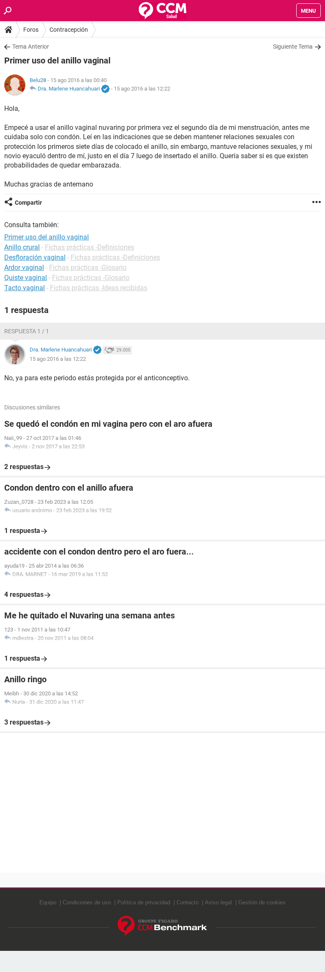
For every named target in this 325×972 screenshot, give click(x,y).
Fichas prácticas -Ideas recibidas (98, 288)
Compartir (28, 202)
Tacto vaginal (24, 288)
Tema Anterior (30, 46)
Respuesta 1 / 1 (26, 331)
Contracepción (69, 29)
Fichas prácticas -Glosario (88, 268)
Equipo (47, 902)
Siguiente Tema (293, 46)
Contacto (187, 902)
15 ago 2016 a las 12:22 (142, 88)
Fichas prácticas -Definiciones (89, 247)
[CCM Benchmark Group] (162, 926)
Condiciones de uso (87, 902)
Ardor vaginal (24, 268)
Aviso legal (218, 902)
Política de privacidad (143, 902)
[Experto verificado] (105, 89)
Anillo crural (22, 247)
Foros (31, 29)
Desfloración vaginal (35, 257)
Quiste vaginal (25, 278)
